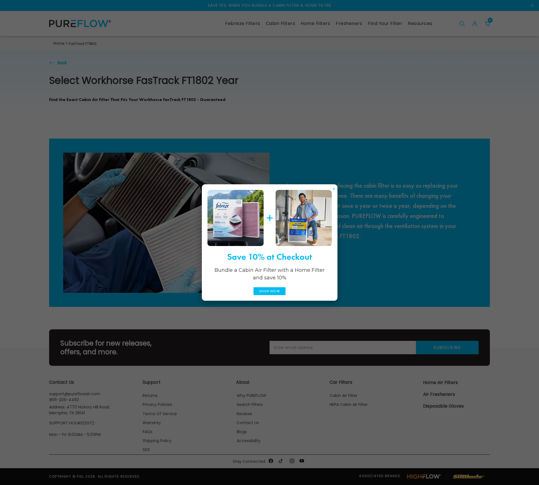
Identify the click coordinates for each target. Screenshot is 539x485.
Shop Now (269, 291)
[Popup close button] (334, 187)
